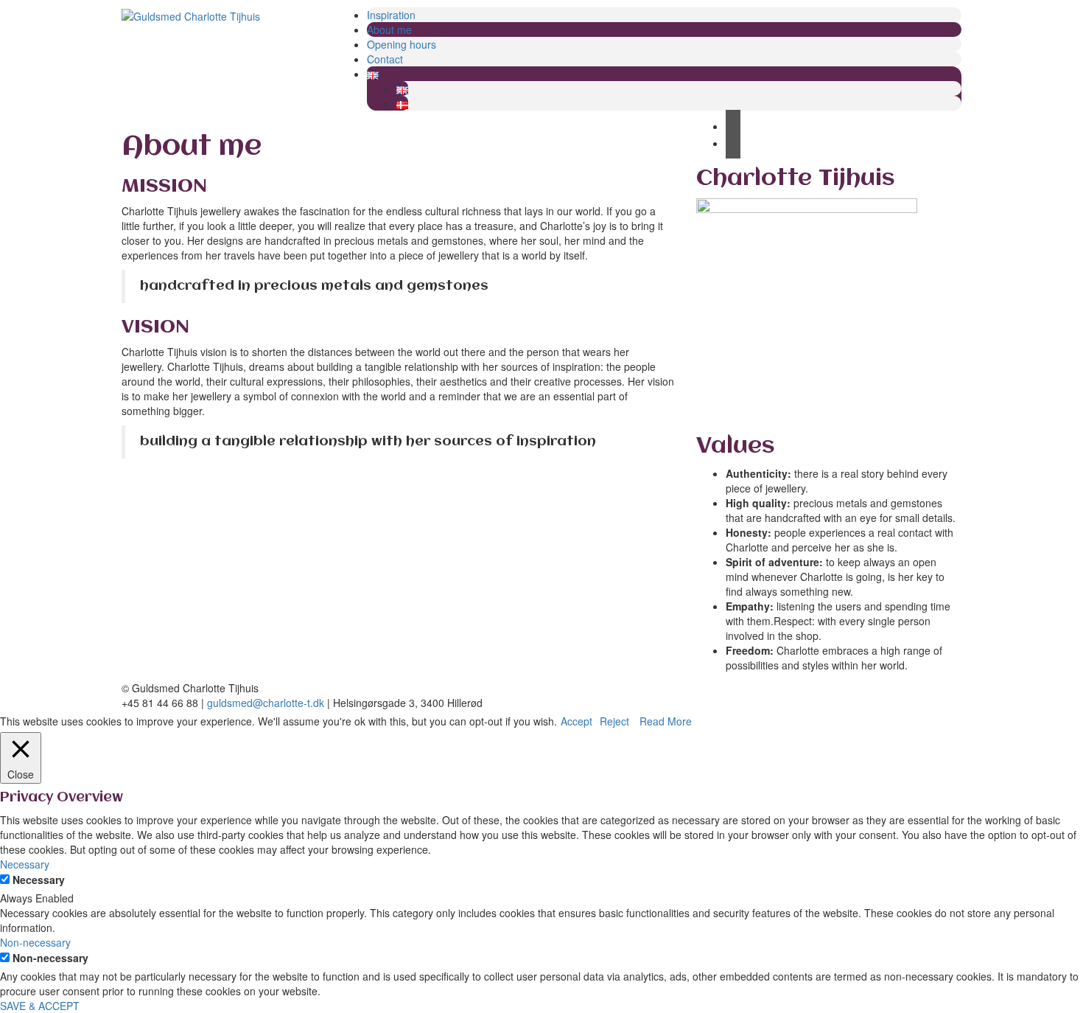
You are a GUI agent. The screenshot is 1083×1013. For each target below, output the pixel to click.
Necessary (39, 879)
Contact (385, 59)
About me (389, 29)
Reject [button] (614, 721)
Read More (665, 721)
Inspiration (391, 14)
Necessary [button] (24, 864)
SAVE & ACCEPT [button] (40, 1005)
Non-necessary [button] (35, 942)
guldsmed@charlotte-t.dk (265, 702)
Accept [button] (576, 721)
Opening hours (401, 44)
